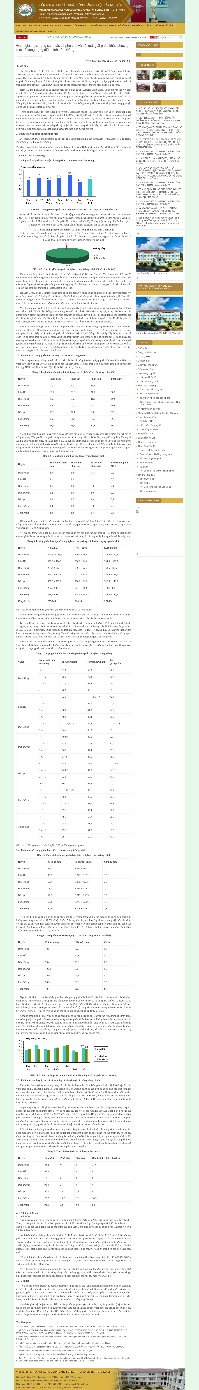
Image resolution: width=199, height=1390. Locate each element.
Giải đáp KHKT (147, 420)
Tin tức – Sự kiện (51, 25)
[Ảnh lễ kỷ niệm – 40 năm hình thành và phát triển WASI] (143, 87)
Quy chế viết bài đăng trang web (156, 454)
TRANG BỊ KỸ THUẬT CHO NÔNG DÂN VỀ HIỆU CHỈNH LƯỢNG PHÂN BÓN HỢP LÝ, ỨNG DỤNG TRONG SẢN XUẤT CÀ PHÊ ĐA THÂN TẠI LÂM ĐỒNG (158, 193)
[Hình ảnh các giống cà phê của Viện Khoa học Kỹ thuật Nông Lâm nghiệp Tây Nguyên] (175, 75)
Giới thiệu (33, 25)
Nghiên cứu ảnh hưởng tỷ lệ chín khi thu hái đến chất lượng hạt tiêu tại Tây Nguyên (57, 1354)
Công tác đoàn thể (147, 352)
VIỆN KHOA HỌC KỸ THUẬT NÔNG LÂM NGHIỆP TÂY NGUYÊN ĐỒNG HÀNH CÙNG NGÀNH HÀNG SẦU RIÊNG (157, 111)
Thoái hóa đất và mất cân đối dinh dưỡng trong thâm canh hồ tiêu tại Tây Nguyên (55, 1351)
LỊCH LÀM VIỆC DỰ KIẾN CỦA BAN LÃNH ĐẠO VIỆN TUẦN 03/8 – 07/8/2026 (158, 203)
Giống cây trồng (146, 369)
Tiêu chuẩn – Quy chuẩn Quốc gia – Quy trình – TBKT (160, 403)
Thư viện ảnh (146, 65)
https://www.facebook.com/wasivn (151, 273)
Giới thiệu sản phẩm (148, 364)
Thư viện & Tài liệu (140, 25)
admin (27, 56)
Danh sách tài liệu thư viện (153, 449)
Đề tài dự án (144, 360)
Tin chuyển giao (148, 478)
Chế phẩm (143, 348)
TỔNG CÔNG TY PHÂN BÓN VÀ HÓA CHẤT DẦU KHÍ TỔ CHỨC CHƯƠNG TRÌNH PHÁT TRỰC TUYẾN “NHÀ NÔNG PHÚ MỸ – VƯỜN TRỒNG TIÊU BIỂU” (159, 131)
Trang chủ (20, 25)
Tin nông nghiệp (148, 490)
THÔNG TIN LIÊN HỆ (162, 25)
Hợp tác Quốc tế (148, 377)
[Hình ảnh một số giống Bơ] (159, 75)
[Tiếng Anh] (156, 37)
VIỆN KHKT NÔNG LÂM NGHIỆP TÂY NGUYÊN (158, 333)
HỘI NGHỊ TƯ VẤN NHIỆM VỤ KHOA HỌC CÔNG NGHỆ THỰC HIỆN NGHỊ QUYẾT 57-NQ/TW (158, 161)
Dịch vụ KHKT (145, 356)
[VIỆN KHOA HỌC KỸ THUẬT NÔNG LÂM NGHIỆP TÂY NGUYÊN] (159, 254)
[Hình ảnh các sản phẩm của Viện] (143, 75)
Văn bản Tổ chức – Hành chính (159, 470)
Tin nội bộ (145, 482)
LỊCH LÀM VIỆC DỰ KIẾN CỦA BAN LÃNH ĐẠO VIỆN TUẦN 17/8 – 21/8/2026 (158, 153)
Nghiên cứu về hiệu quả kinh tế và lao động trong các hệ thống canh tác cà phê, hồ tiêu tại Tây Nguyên (65, 1343)
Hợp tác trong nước (149, 381)
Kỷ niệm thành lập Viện (149, 408)
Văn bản (144, 466)
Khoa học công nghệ (74, 25)
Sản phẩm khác (145, 433)
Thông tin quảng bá (147, 441)
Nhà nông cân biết (149, 429)
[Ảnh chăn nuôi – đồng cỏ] (159, 87)
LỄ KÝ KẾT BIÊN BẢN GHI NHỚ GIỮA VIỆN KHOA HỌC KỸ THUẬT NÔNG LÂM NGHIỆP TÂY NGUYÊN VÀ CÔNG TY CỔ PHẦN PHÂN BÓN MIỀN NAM (159, 143)
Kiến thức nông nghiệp (151, 425)
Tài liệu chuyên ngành (151, 458)
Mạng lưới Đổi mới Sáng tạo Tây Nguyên (35, 31)
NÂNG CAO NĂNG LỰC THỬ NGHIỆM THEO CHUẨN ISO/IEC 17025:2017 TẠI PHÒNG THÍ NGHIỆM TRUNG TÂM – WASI (157, 211)
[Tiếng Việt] (152, 37)
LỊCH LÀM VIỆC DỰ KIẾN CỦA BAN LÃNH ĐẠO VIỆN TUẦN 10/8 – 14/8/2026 (158, 184)
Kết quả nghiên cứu (149, 393)
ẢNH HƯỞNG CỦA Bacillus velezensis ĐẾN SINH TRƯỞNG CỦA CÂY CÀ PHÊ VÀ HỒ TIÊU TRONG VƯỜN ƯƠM (71, 1347)
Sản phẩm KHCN (96, 25)
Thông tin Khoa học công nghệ (155, 397)
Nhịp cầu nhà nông (118, 25)
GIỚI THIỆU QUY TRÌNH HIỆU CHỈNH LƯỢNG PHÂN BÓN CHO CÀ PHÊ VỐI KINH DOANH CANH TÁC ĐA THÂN (71, 1326)
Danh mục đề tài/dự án (151, 389)
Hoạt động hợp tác (147, 373)
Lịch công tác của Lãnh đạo (157, 486)
